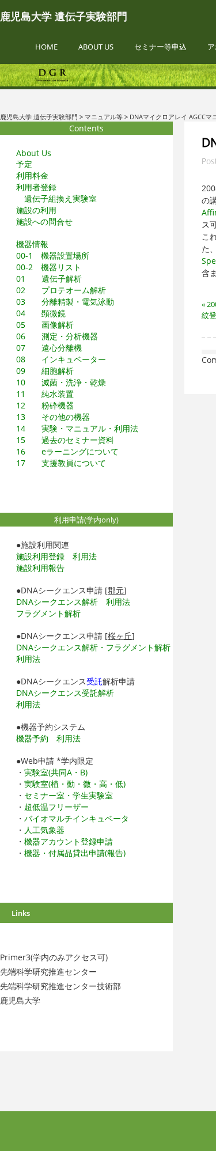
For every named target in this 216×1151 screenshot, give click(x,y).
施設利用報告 (40, 567)
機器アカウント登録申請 (68, 841)
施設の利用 (36, 210)
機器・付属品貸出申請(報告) (75, 852)
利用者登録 (36, 186)
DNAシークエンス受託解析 (65, 692)
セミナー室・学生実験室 (68, 795)
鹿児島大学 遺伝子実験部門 (63, 16)
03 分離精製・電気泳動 (65, 301)
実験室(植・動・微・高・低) (75, 783)
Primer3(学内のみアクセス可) (54, 957)
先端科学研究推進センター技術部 (60, 985)
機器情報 (32, 243)
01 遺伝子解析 (49, 278)
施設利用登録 (40, 556)
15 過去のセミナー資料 (65, 439)
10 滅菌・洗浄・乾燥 (61, 382)
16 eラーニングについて (67, 451)
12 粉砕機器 (45, 405)
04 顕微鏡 (41, 313)
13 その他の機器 (53, 416)
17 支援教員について (61, 462)
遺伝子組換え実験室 (60, 198)
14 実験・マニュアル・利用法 (77, 428)
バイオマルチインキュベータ (76, 818)
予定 (24, 163)
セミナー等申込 (160, 46)
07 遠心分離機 (49, 347)
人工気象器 (44, 829)
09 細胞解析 (45, 370)
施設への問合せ (44, 221)
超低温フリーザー (56, 806)
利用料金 (32, 175)
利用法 (85, 556)
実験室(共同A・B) (56, 772)
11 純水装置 (45, 393)
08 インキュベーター (61, 359)
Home (46, 46)
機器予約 (32, 738)
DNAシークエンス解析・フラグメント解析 (93, 647)
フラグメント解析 (48, 613)
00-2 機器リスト (48, 267)
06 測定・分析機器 (57, 336)
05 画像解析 (45, 324)
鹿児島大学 (20, 1000)
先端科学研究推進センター (48, 971)
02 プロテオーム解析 (61, 290)
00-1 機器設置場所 (52, 255)
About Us (95, 46)
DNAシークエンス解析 (57, 601)
